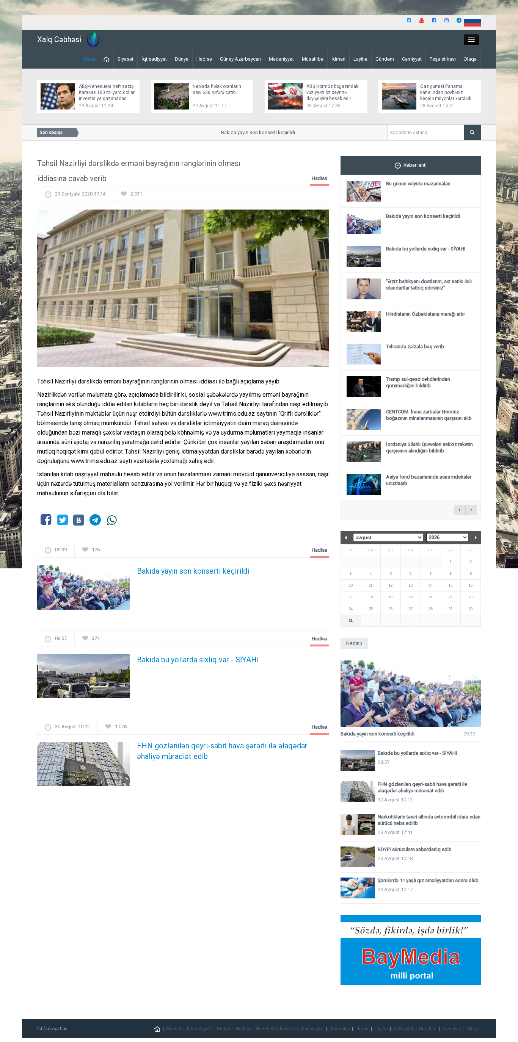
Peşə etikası (443, 59)
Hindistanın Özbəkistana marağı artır (425, 314)
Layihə (360, 59)
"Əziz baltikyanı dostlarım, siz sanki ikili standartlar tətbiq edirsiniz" (429, 284)
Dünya (181, 59)
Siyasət (125, 59)
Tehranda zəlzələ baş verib (415, 346)
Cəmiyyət (412, 59)
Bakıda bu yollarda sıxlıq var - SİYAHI (198, 659)
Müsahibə (312, 59)
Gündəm (384, 59)
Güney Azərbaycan (240, 59)
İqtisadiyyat (154, 59)
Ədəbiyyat (403, 1028)
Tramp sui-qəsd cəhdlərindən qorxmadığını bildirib (418, 382)
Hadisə (204, 59)
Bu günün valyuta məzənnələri (418, 183)
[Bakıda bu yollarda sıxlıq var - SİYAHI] (83, 678)
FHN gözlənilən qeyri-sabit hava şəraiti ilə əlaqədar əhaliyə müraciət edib (222, 751)
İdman (338, 59)
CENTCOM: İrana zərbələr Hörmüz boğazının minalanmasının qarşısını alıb (429, 415)
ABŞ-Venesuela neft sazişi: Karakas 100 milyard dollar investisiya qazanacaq (107, 92)
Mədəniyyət (281, 59)
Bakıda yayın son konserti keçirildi (247, 132)
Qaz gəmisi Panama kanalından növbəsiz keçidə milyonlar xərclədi (445, 92)
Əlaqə (470, 59)
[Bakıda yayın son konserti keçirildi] (83, 589)
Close (89, 59)
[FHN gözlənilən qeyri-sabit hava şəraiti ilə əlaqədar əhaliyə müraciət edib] (83, 766)
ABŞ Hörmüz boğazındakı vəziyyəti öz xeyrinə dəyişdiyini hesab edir (332, 92)
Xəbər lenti (415, 165)
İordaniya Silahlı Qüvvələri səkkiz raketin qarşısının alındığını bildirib (429, 447)
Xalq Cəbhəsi (59, 39)
